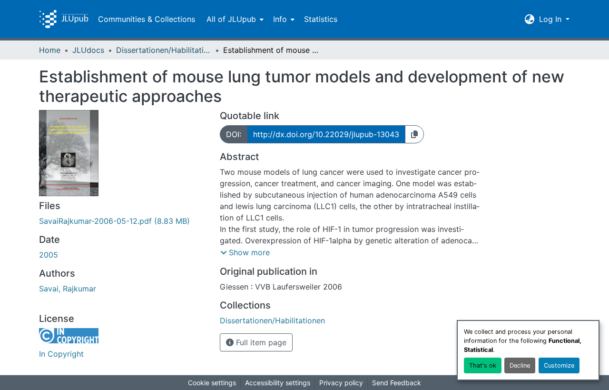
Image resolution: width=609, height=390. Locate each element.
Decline (520, 365)
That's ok (482, 365)
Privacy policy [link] (341, 383)
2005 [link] (48, 255)
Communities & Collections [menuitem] (146, 19)
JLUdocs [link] (88, 50)
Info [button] (280, 19)
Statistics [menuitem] (320, 19)
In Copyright (61, 354)
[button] (63, 19)
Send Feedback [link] (396, 383)
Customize (559, 365)
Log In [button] (551, 19)
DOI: (233, 134)
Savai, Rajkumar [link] (67, 288)
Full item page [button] (260, 342)
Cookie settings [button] (212, 383)
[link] (123, 221)
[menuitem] (234, 19)
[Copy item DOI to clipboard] (414, 134)
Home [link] (49, 50)
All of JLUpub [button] (231, 19)
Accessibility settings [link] (277, 383)
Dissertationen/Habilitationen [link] (163, 50)
